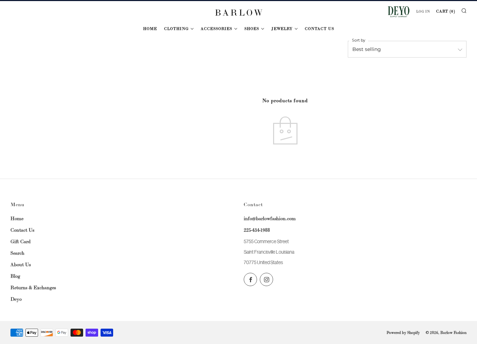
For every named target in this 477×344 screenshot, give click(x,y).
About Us (20, 264)
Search (17, 253)
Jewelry (282, 28)
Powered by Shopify (403, 332)
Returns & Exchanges (33, 287)
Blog (15, 276)
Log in (423, 11)
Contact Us (319, 28)
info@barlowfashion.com (270, 218)
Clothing (176, 28)
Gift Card (20, 241)
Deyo (16, 299)
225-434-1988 (257, 230)
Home (150, 28)
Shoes (251, 28)
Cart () (445, 11)
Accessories (216, 28)
